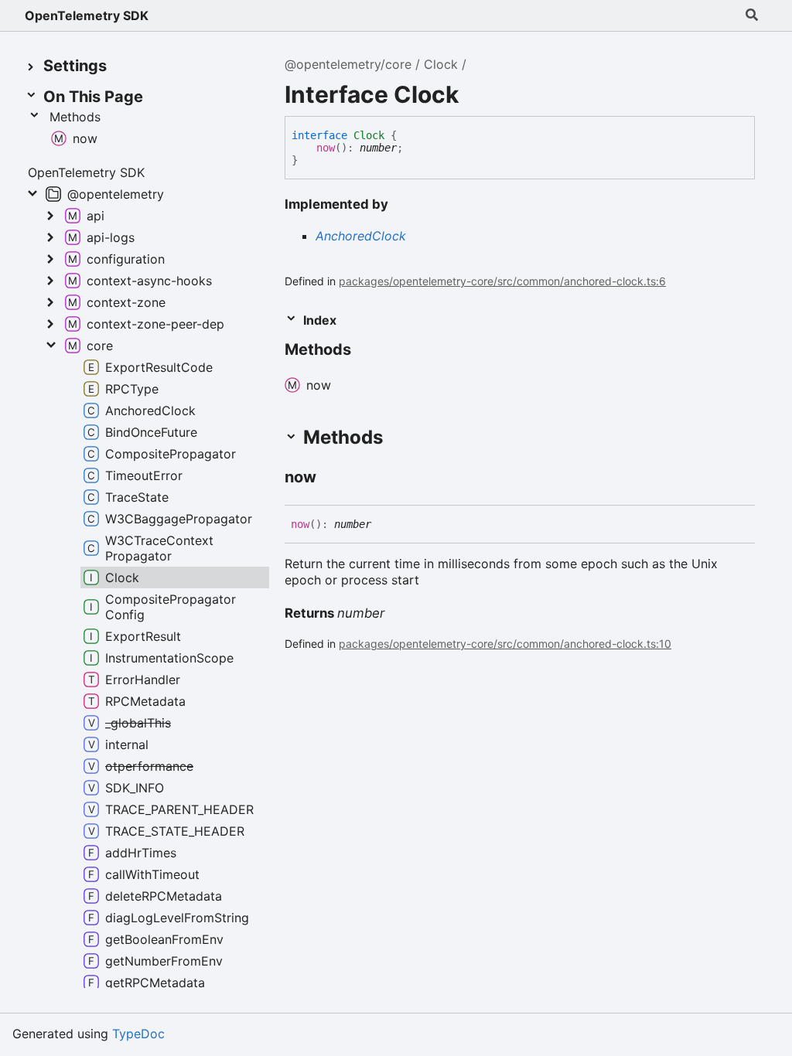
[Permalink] (365, 351)
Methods (75, 116)
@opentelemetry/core (348, 64)
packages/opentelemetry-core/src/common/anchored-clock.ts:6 (502, 281)
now (325, 147)
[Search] (751, 15)
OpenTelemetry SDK (86, 15)
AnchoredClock (361, 236)
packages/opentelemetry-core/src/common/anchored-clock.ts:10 (505, 643)
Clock (441, 64)
